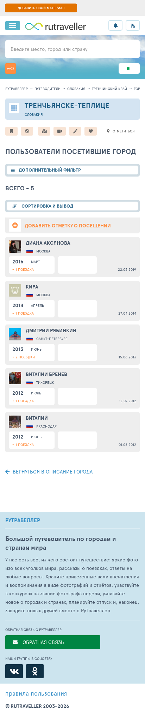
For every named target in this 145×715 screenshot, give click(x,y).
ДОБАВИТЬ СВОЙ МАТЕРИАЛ (41, 7)
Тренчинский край (109, 88)
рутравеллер (16, 88)
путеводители (47, 88)
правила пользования (36, 693)
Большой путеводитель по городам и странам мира (60, 543)
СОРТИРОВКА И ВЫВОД (46, 206)
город (139, 88)
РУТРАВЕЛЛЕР (22, 520)
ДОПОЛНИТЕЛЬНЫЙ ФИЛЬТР (50, 170)
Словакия (76, 88)
